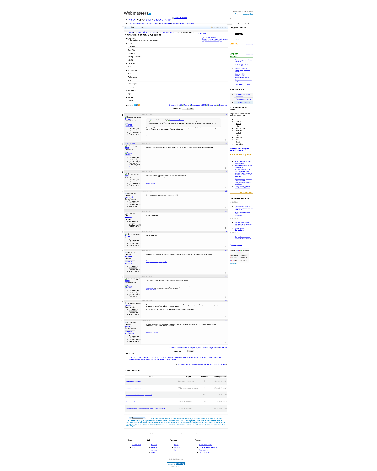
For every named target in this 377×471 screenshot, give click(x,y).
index (174, 418)
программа (151, 424)
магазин (157, 422)
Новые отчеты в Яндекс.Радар (240, 229)
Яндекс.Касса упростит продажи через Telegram (243, 237)
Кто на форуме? (204, 452)
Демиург (239, 130)
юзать (169, 359)
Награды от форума (244, 102)
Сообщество (167, 23)
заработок (200, 420)
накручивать (175, 422)
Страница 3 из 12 (175, 105)
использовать (130, 422)
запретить (176, 420)
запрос (183, 420)
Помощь (154, 447)
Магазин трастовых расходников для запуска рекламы (242, 70)
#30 (226, 320)
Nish (237, 139)
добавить (158, 420)
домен (176, 357)
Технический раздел (143, 32)
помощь (128, 424)
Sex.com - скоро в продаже (187, 364)
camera (157, 418)
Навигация (190, 23)
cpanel (131, 357)
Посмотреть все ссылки (241, 84)
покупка (212, 422)
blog (152, 418)
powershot (180, 418)
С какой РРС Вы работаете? (133, 388)
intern (238, 135)
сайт (136, 359)
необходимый (186, 422)
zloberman (239, 137)
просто (131, 359)
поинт (207, 422)
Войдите (237, 14)
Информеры (236, 245)
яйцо (174, 359)
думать (170, 420)
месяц (168, 422)
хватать (215, 424)
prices (186, 418)
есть (181, 357)
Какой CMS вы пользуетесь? (133, 381)
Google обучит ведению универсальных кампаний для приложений (243, 224)
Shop (168, 19)
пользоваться (205, 357)
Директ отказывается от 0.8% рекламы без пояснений (242, 213)
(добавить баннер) (249, 44)
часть (127, 426)
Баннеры (234, 44)
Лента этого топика (219, 27)
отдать (185, 357)
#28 (226, 276)
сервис (178, 424)
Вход (133, 447)
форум (209, 424)
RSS (252, 23)
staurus (238, 124)
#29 (226, 301)
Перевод (179, 459)
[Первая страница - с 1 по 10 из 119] (185, 105)
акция (191, 418)
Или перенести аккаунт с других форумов (239, 149)
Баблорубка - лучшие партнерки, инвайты (156, 262)
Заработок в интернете (152, 332)
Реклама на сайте (205, 445)
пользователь (220, 422)
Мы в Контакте (239, 39)
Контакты (154, 450)
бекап (154, 357)
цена (223, 424)
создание (189, 424)
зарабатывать (191, 420)
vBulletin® (172, 459)
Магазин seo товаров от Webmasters (243, 95)
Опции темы (202, 33)
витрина (219, 418)
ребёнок (169, 424)
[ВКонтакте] (137, 105)
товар (204, 424)
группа (139, 420)
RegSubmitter (149, 288)
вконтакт (129, 420)
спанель (147, 359)
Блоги (149, 19)
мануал (163, 422)
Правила (157, 23)
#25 (226, 211)
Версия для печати (209, 37)
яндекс (132, 426)
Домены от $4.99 (150, 183)
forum (167, 418)
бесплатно (201, 418)
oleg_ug (238, 121)
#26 (226, 231)
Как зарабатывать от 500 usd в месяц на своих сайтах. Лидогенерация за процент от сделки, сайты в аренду (243, 173)
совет (183, 424)
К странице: (177, 108)
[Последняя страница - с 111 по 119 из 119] (222, 105)
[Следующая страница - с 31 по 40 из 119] (211, 105)
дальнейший (150, 420)
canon (162, 418)
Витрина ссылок (234, 55)
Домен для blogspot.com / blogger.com (212, 364)
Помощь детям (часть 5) (243, 99)
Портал (131, 19)
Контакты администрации (208, 447)
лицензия (150, 422)
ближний (208, 418)
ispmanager (147, 357)
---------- (148, 418)
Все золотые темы (246, 192)
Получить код (233, 263)
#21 (226, 114)
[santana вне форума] (130, 262)
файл (164, 359)
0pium (238, 126)
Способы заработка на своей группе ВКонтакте (242, 187)
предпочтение (215, 357)
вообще (170, 357)
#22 (226, 143)
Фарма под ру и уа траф (152, 260)
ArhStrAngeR (240, 128)
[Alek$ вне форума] (130, 287)
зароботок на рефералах (213, 420)
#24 (226, 191)
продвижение (160, 424)
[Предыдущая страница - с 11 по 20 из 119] (195, 105)
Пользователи (204, 450)
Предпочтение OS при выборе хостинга (136, 401)
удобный (158, 359)
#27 (226, 250)
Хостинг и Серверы (167, 32)
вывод (134, 420)
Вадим (238, 142)
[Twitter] (135, 105)
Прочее (155, 32)
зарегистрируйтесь (248, 14)
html (170, 418)
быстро (159, 357)
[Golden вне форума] (130, 125)
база (195, 418)
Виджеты (158, 19)
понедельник (136, 424)
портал (144, 424)
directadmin (138, 357)
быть (165, 357)
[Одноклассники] (139, 105)
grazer (238, 119)
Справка (149, 23)
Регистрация (136, 445)
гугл (144, 420)
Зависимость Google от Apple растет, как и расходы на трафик (244, 208)
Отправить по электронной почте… (215, 39)
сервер (141, 359)
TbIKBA (238, 133)
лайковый (143, 422)
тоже (153, 359)
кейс (137, 422)
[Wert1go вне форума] (130, 332)
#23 (226, 171)
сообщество (197, 424)
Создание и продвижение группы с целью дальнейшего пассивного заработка (243, 181)
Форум (140, 19)
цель (219, 424)
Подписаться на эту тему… (212, 41)
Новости (177, 447)
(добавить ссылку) (249, 54)
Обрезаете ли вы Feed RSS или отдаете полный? (139, 395)
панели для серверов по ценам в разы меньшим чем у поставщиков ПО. (145, 408)
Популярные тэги (137, 418)
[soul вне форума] (130, 154)
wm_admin (239, 144)
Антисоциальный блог (151, 289)
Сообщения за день (136, 23)
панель (196, 357)
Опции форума (178, 23)
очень (191, 357)
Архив (153, 452)
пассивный (200, 422)
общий (193, 422)
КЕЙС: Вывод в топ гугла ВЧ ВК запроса (243, 162)
